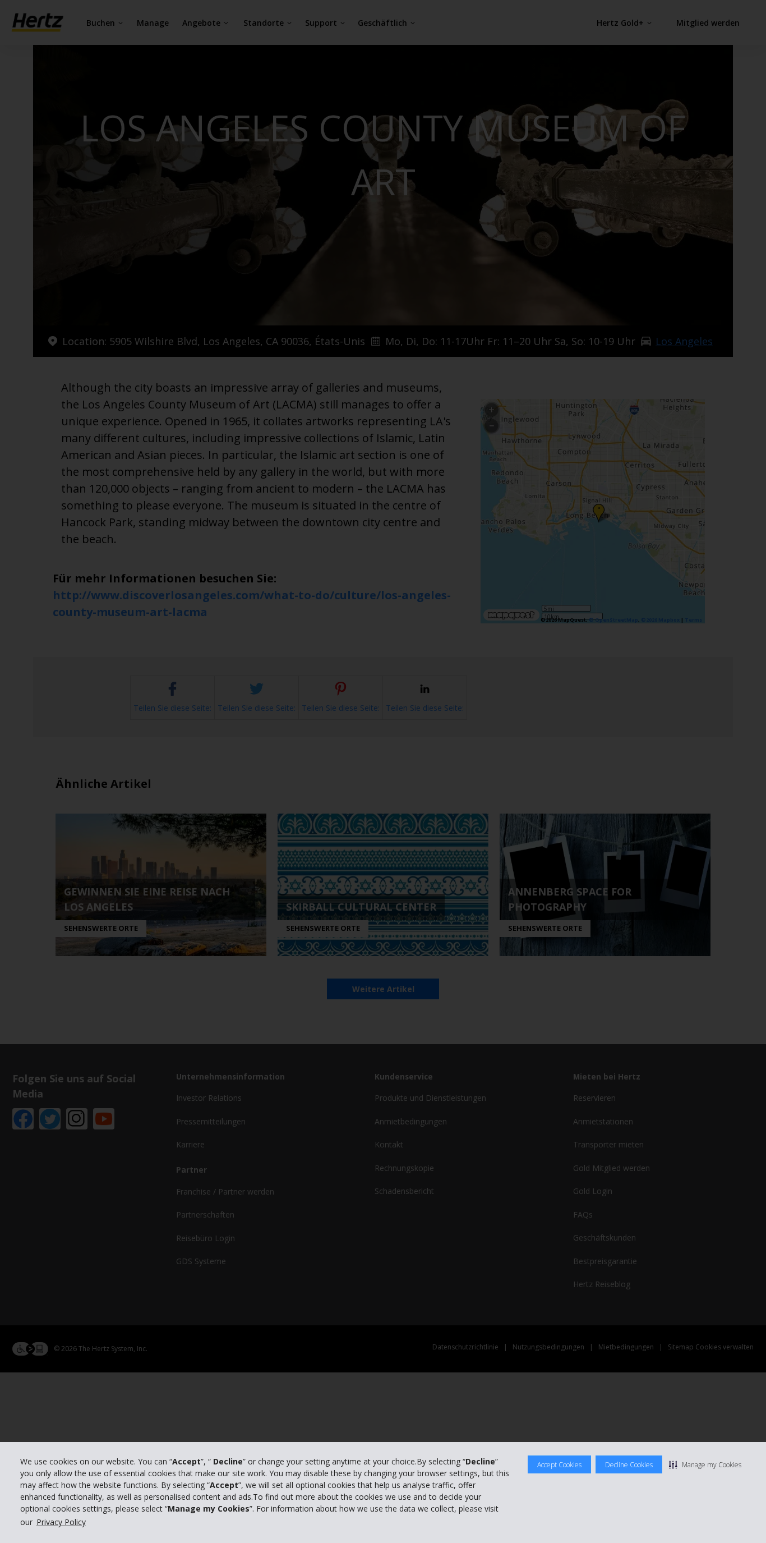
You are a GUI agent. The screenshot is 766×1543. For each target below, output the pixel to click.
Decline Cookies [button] (629, 1464)
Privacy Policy (61, 1522)
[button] (705, 1464)
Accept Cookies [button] (559, 1464)
